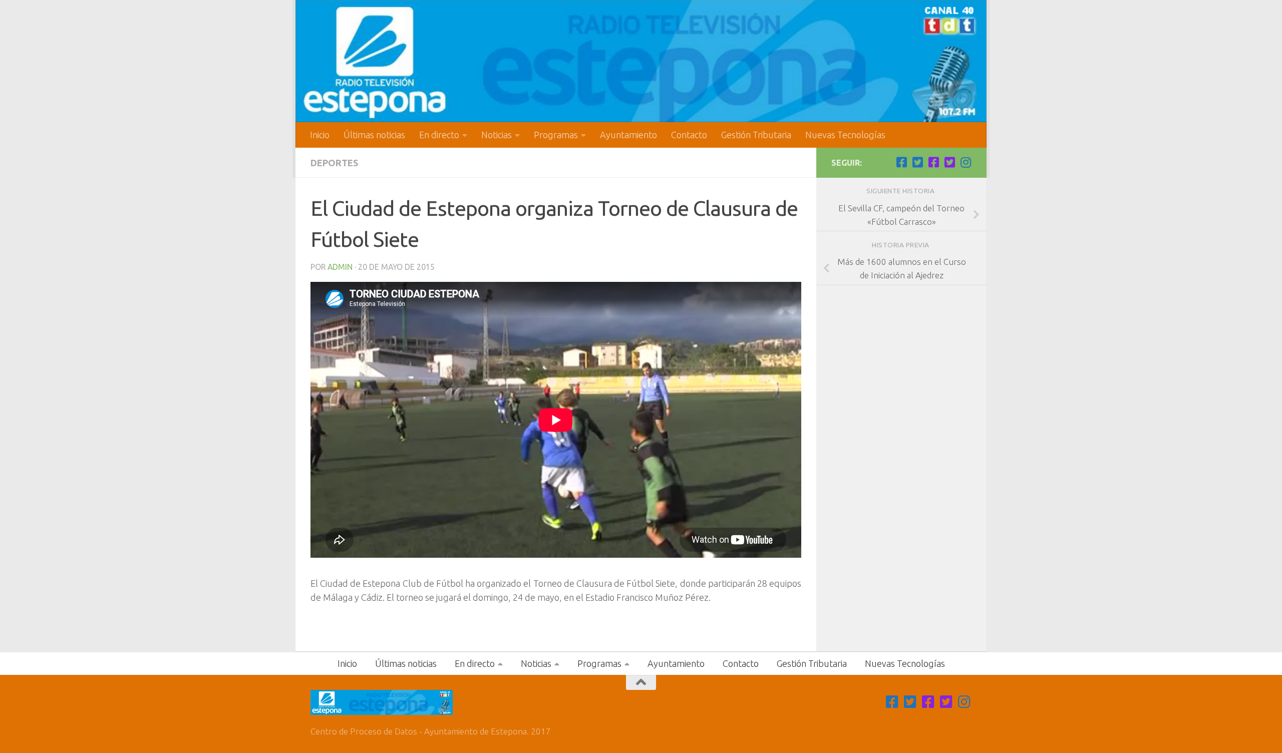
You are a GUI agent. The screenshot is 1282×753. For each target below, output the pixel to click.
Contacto (689, 135)
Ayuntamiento (628, 135)
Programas (556, 135)
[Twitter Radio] (949, 162)
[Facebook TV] (901, 162)
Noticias (496, 135)
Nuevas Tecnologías (845, 135)
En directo (439, 135)
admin (340, 266)
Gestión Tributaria (756, 135)
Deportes (334, 163)
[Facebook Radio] (933, 162)
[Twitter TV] (917, 162)
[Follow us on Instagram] (965, 162)
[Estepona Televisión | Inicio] (641, 61)
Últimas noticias (374, 135)
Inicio (320, 135)
